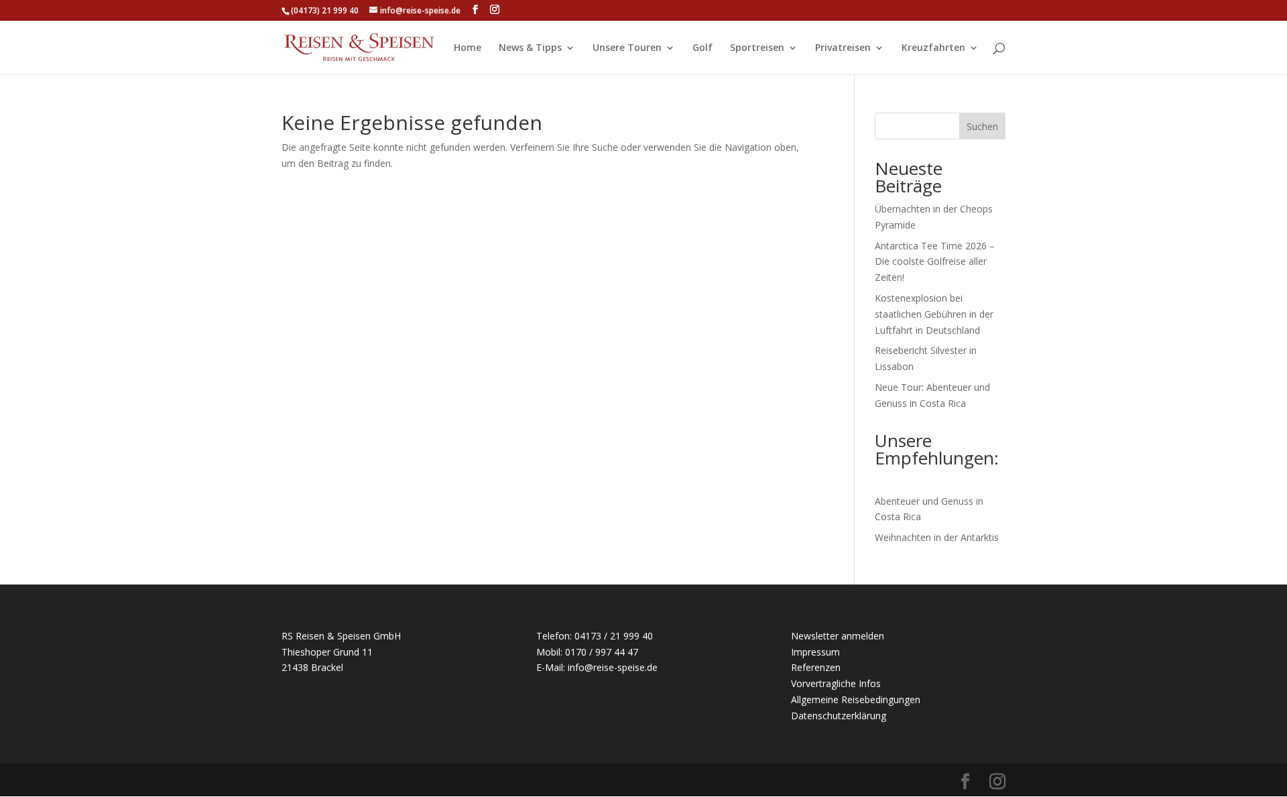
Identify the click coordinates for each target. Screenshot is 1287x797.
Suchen (982, 126)
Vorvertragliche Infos (836, 683)
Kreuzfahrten (933, 48)
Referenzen (816, 667)
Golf (702, 48)
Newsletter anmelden (837, 635)
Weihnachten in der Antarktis (937, 537)
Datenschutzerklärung (838, 715)
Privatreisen (843, 48)
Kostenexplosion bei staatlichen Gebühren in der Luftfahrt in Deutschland (934, 314)
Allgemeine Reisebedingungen (855, 699)
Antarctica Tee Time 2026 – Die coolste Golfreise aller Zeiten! (935, 261)
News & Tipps (530, 48)
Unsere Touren (627, 48)
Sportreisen (757, 48)
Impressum (815, 652)
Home (467, 48)
